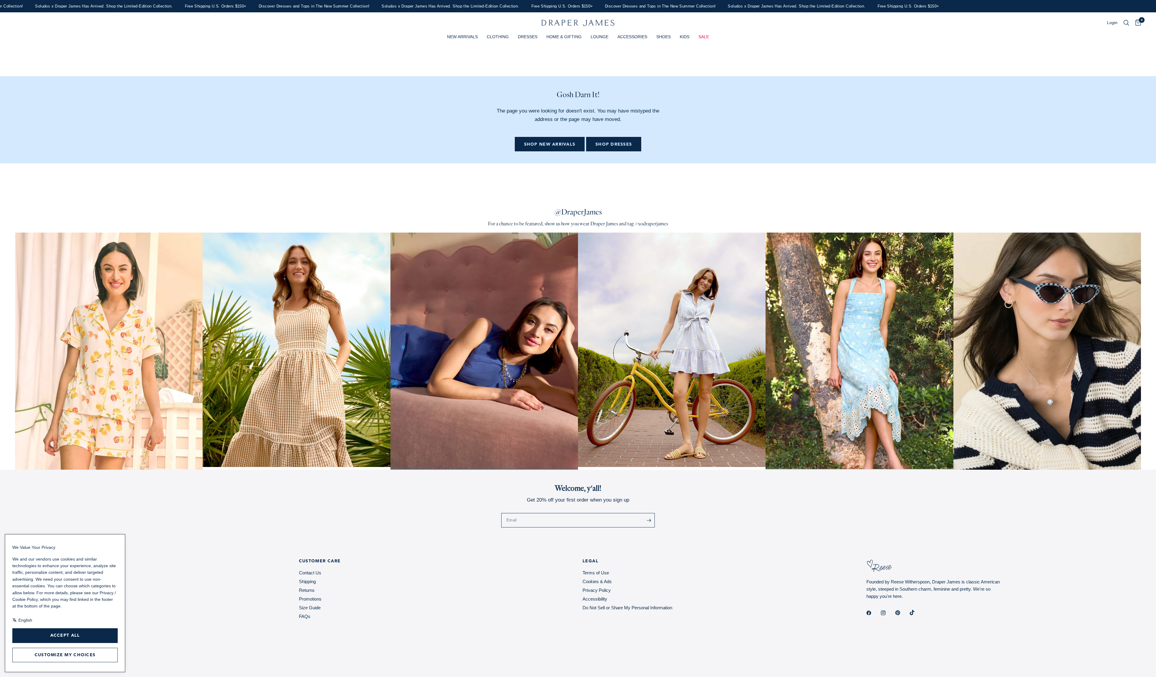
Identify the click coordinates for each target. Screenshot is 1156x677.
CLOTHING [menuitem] (498, 36)
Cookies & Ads (597, 581)
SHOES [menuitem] (663, 36)
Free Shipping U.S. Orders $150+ (178, 6)
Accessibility (595, 598)
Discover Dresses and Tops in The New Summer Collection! (277, 6)
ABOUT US (27, 561)
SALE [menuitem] (703, 36)
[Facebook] (873, 613)
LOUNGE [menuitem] (599, 36)
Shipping (307, 581)
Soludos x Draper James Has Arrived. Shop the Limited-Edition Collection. (413, 6)
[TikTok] (916, 612)
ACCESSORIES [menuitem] (632, 36)
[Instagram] (887, 613)
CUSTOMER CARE (320, 561)
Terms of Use (596, 572)
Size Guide (310, 607)
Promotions (310, 598)
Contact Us (310, 572)
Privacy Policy (597, 590)
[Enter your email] (649, 520)
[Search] (1126, 22)
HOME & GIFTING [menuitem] (564, 36)
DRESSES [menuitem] (527, 36)
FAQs (304, 616)
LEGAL (590, 561)
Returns (307, 590)
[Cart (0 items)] (1136, 22)
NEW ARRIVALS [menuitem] (462, 36)
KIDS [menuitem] (684, 36)
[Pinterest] (902, 613)
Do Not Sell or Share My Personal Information (627, 607)
